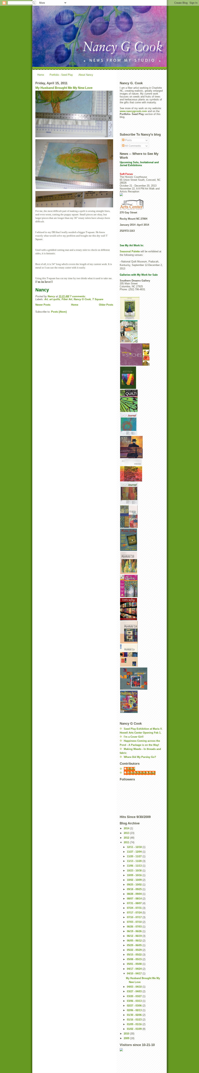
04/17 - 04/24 (134, 968)
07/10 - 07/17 (134, 917)
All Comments (132, 145)
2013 (127, 833)
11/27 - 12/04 (134, 851)
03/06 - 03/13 (134, 1000)
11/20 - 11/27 (134, 856)
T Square (97, 299)
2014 (127, 828)
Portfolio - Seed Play (61, 74)
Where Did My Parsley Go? (140, 757)
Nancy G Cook (82, 299)
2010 (127, 1033)
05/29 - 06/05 (134, 945)
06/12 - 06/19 (134, 935)
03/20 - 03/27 (134, 996)
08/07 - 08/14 (134, 898)
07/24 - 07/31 (134, 907)
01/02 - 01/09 (134, 1028)
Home (40, 74)
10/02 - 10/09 (134, 879)
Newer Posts (42, 304)
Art (46, 299)
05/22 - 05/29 (134, 950)
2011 (127, 842)
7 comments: (78, 296)
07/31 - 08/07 (134, 903)
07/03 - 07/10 (134, 921)
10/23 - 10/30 (134, 870)
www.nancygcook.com (133, 111)
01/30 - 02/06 (134, 1014)
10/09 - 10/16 (134, 875)
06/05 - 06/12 (134, 940)
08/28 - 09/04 (134, 893)
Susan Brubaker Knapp (141, 772)
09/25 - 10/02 (134, 884)
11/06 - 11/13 (134, 865)
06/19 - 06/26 (134, 931)
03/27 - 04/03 (134, 991)
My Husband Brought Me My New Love (64, 87)
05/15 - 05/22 (134, 954)
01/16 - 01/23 (134, 1019)
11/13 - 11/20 (134, 861)
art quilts (54, 299)
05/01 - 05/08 (134, 964)
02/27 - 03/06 (134, 1005)
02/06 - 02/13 (134, 1010)
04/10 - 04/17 (134, 973)
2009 (127, 1038)
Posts (128, 140)
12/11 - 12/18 (134, 847)
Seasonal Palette (130, 251)
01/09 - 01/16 (134, 1024)
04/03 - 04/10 (134, 986)
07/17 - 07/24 (134, 912)
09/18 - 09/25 (134, 889)
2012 (127, 837)
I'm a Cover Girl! (133, 736)
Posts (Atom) (59, 311)
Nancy (131, 768)
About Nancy (86, 74)
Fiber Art (67, 299)
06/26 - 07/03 (134, 926)
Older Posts (106, 304)
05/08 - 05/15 (134, 959)
